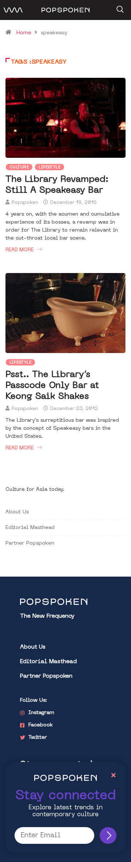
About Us (17, 512)
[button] (119, 7)
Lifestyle (49, 167)
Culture (19, 167)
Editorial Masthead (30, 527)
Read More (19, 250)
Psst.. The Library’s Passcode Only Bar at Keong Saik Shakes (52, 385)
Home (23, 33)
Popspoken (25, 202)
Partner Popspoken (29, 543)
